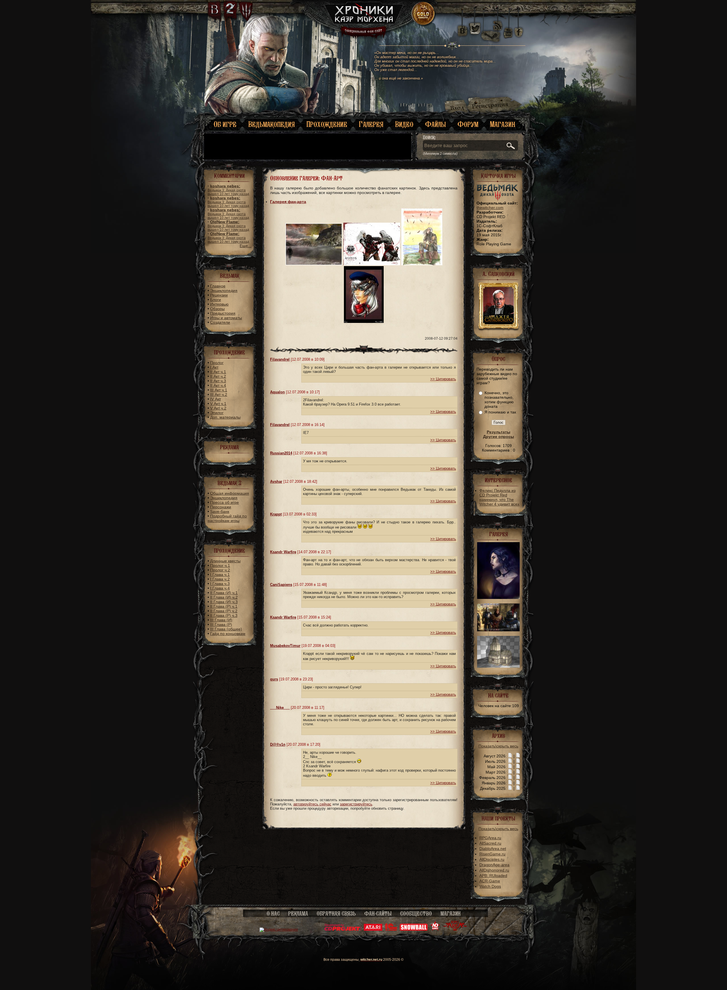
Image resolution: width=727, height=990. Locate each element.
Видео (404, 124)
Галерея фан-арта (288, 201)
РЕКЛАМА (298, 913)
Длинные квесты (225, 561)
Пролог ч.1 (220, 565)
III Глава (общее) (226, 629)
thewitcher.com (490, 207)
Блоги (215, 299)
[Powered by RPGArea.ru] (455, 929)
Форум (467, 124)
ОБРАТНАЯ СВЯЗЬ (336, 913)
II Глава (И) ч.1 (224, 592)
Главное (217, 286)
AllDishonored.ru (494, 870)
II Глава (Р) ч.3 (223, 615)
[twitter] (474, 28)
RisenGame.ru (492, 854)
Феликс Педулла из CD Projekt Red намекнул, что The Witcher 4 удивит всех (499, 497)
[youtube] (508, 28)
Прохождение (326, 124)
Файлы (435, 124)
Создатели (220, 322)
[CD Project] (342, 929)
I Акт (214, 367)
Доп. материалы (225, 417)
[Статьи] (518, 756)
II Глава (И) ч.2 (224, 597)
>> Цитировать (443, 379)
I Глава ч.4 (220, 588)
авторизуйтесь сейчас (312, 804)
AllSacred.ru (490, 843)
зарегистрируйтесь (356, 804)
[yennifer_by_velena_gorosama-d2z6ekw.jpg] (498, 597)
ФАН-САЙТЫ (378, 913)
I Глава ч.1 (220, 574)
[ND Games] (435, 929)
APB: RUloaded (493, 875)
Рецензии (219, 295)
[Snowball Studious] (414, 929)
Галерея (371, 124)
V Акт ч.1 (218, 403)
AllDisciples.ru (491, 859)
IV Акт (215, 399)
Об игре (225, 124)
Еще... (245, 245)
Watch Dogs (490, 886)
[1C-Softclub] (391, 929)
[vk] (462, 28)
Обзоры (217, 308)
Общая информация (229, 493)
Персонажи (220, 507)
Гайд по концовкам (227, 633)
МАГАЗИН (450, 913)
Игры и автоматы (226, 318)
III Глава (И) (221, 620)
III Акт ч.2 (218, 394)
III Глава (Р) (221, 624)
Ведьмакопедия (271, 124)
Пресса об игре (224, 502)
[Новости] (510, 756)
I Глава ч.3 (220, 583)
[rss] (497, 22)
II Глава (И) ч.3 (224, 602)
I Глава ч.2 (220, 579)
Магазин (502, 124)
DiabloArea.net (492, 848)
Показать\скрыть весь (498, 746)
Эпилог (216, 412)
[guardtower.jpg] (498, 666)
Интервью (219, 304)
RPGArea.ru (490, 838)
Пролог (216, 362)
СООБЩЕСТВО (416, 913)
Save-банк (219, 511)
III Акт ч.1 (218, 390)
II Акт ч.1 (218, 371)
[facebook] (518, 28)
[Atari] (373, 929)
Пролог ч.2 (220, 570)
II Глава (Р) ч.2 (223, 611)
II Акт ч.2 (218, 376)
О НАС (273, 913)
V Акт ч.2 (218, 408)
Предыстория (222, 313)
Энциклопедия (223, 290)
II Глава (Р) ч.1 (223, 606)
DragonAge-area (494, 864)
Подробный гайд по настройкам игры (227, 518)
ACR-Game (489, 881)
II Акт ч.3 (218, 381)
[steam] (492, 28)
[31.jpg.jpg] (498, 630)
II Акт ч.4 (218, 385)
